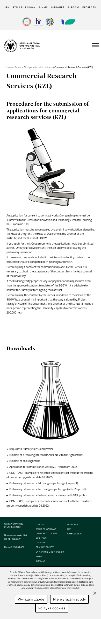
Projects (89, 7)
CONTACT (41, 525)
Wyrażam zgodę (31, 599)
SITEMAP (40, 561)
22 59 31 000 (17, 547)
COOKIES (41, 542)
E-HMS (43, 7)
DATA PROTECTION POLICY (50, 552)
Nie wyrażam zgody (69, 599)
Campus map (74, 534)
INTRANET (57, 7)
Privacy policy (45, 547)
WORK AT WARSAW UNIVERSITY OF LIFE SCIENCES (47, 533)
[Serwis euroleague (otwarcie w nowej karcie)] (50, 21)
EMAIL (39, 557)
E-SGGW (73, 7)
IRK (7, 7)
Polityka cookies (51, 608)
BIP (69, 529)
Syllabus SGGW (24, 7)
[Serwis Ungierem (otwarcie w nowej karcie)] (67, 21)
